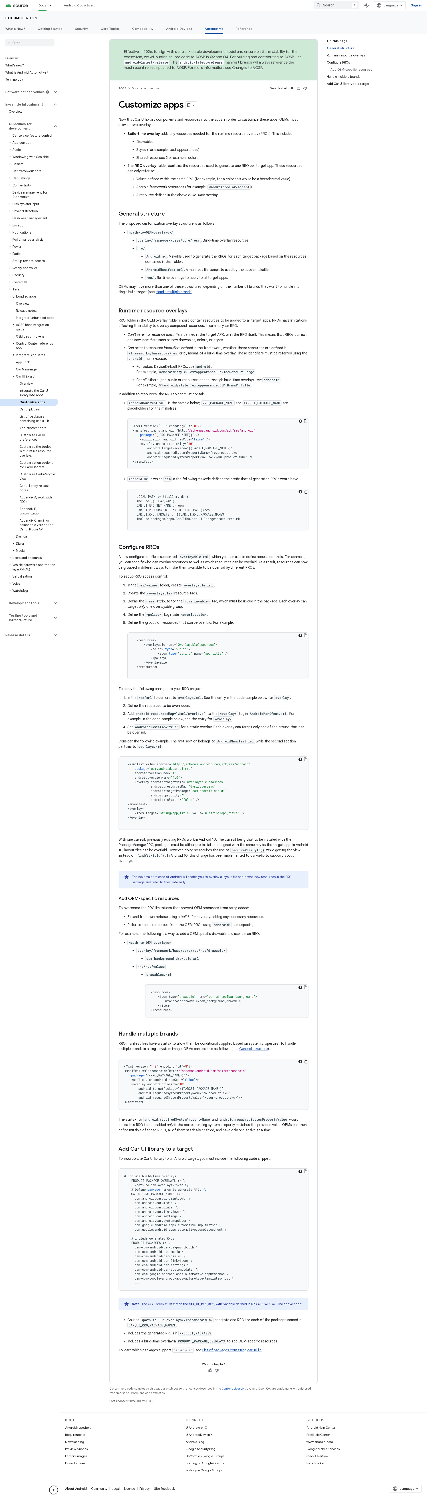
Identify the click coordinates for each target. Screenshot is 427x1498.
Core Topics (110, 29)
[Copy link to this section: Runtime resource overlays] (191, 311)
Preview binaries (76, 1449)
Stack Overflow (317, 1456)
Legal (116, 1488)
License (129, 1488)
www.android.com (319, 1442)
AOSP (122, 88)
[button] (26, 92)
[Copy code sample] (305, 421)
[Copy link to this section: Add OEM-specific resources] (183, 899)
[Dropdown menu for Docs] (52, 5)
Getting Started (50, 29)
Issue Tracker (315, 1463)
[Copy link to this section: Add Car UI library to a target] (197, 1149)
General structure (253, 1049)
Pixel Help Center (318, 1435)
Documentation (21, 18)
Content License (233, 1388)
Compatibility (142, 29)
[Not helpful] (305, 88)
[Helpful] (298, 88)
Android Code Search (80, 5)
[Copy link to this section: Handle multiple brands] (182, 1034)
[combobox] (336, 5)
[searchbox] (29, 42)
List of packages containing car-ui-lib (232, 1350)
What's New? (15, 29)
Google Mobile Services (323, 1449)
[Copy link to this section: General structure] (169, 214)
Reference (244, 29)
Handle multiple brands (173, 292)
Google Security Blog (201, 1449)
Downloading (74, 1442)
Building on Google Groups (205, 1463)
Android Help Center (320, 1428)
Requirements (75, 1435)
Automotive (214, 29)
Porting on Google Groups (204, 1470)
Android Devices (179, 29)
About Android (76, 1488)
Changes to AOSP (247, 68)
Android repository (78, 1428)
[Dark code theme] (300, 421)
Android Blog (195, 1442)
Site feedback (164, 1488)
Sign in (416, 5)
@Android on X (196, 1428)
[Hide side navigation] (53, 1490)
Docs (42, 5)
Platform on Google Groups (205, 1456)
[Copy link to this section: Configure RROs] (163, 547)
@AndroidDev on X (199, 1435)
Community (99, 1488)
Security (81, 29)
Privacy (144, 1488)
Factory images (76, 1456)
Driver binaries (75, 1463)
